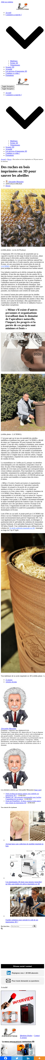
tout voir (38, 790)
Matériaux (14, 61)
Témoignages (15, 65)
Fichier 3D (14, 63)
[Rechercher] (34, 926)
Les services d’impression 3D (16, 71)
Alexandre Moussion (16, 182)
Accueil (8, 13)
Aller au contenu (7, 2)
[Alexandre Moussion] (15, 726)
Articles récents (11, 682)
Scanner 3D (10, 67)
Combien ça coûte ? (13, 73)
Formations (10, 75)
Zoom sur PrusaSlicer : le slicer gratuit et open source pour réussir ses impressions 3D (23, 802)
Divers (9, 159)
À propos (9, 680)
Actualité (9, 69)
